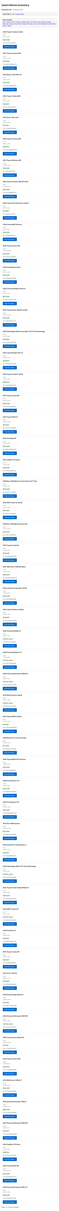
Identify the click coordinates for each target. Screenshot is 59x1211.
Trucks (18, 22)
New (35, 22)
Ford (16, 24)
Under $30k (43, 24)
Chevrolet (5, 24)
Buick (43, 22)
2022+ (5, 26)
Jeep (34, 24)
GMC (19, 24)
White (9, 26)
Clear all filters (20, 14)
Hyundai (29, 24)
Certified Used (25, 22)
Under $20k (51, 24)
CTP (31, 22)
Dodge (11, 24)
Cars (4, 22)
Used (39, 22)
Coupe (8, 22)
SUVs (13, 22)
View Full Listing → (9, 46)
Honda (24, 24)
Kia (38, 24)
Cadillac (48, 22)
